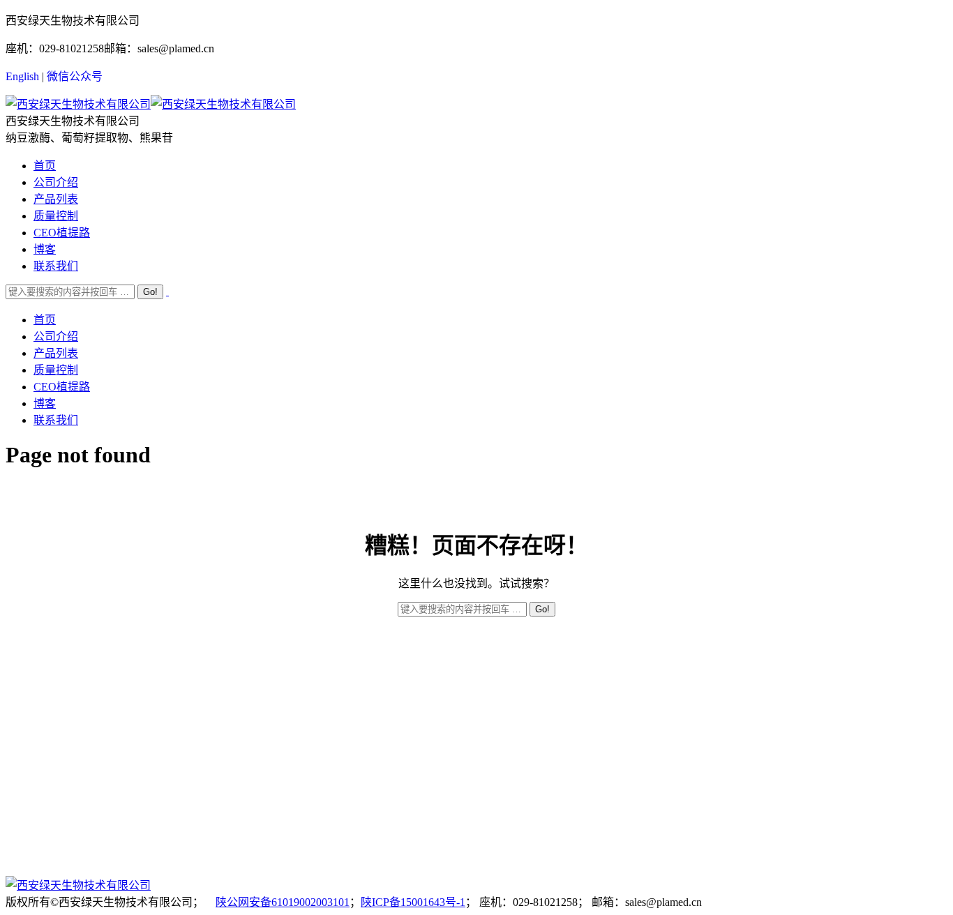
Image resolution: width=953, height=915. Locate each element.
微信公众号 (75, 76)
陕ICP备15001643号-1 (413, 902)
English (22, 76)
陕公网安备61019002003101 (283, 902)
